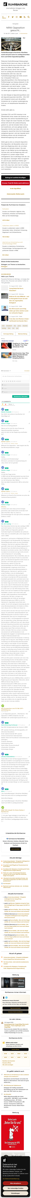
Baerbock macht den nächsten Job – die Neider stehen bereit (16, 886)
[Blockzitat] (14, 381)
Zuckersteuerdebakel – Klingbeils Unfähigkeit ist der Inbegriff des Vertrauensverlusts (16, 861)
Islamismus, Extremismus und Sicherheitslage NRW (12, 243)
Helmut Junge (14, 443)
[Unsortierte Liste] (12, 381)
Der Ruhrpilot (6, 883)
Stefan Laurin (5, 441)
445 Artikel (5, 220)
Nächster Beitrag (22, 334)
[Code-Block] (16, 381)
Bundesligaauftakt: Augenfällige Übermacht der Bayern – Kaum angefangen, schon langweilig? (16, 1026)
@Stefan (3, 507)
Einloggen (4, 266)
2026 (5, 1053)
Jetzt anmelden (15, 849)
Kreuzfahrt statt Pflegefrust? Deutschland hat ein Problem (15, 865)
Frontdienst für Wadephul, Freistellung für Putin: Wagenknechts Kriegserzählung (16, 869)
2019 (25, 1057)
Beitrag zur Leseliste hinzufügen (15, 177)
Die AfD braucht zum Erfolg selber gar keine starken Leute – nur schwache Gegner (19, 311)
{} (18, 381)
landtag (4, 328)
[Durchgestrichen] (8, 381)
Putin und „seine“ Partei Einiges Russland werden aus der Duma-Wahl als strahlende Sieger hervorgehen (14, 874)
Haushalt (25, 325)
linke (9, 328)
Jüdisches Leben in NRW (10, 225)
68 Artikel (5, 255)
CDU (3, 325)
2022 (5, 1057)
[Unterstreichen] (6, 381)
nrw (13, 328)
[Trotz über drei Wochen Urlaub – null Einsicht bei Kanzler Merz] (4, 318)
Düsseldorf (9, 325)
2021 (12, 1057)
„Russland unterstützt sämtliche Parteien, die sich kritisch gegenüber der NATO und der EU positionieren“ (15, 879)
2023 (25, 1053)
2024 (18, 1053)
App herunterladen (15, 1008)
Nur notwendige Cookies (15, 1188)
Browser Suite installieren (15, 1012)
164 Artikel (5, 237)
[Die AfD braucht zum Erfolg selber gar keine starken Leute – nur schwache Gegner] (4, 308)
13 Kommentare (23, 33)
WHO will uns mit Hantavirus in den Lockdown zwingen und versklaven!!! (16, 1075)
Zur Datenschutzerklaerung (11, 1179)
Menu (4, 18)
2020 (18, 1057)
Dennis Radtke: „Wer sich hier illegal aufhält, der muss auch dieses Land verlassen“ (16, 926)
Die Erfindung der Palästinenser (12, 1085)
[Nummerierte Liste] (10, 381)
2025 (12, 1053)
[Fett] (3, 381)
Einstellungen (15, 1193)
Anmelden (27, 370)
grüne (19, 325)
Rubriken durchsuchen (8, 1061)
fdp (15, 325)
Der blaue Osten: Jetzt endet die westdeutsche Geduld (16, 962)
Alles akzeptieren (15, 1183)
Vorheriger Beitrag (8, 334)
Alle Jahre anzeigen (7, 1064)
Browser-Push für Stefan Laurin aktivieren (15, 183)
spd (17, 328)
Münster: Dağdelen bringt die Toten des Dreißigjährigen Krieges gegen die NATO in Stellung (17, 905)
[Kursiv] (5, 381)
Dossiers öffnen (6, 1062)
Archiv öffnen (15, 1049)
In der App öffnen (15, 188)
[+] (20, 381)
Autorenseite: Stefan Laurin (15, 194)
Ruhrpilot (5, 209)
